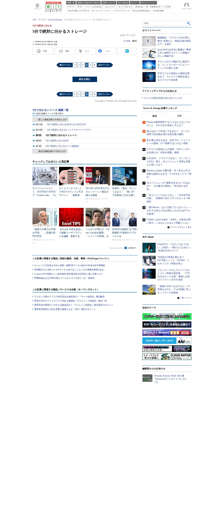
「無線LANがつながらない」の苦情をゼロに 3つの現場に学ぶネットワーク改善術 (174, 289)
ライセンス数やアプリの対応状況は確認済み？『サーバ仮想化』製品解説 (69, 296)
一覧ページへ (186, 298)
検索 (188, 23)
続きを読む (85, 79)
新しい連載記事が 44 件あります (52, 119)
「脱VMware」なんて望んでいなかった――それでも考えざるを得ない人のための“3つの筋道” (169, 210)
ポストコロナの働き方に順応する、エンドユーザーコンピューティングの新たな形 (173, 64)
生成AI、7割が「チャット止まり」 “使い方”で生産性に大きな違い (124, 191)
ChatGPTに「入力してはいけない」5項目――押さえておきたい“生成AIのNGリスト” (174, 247)
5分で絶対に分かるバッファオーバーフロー (69, 130)
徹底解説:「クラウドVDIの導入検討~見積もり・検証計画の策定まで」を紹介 (174, 40)
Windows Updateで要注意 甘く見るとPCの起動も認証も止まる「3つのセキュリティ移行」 (169, 173)
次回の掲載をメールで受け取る (49, 113)
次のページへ (104, 65)
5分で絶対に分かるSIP (57, 140)
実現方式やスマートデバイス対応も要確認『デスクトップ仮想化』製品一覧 (70, 301)
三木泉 (127, 41)
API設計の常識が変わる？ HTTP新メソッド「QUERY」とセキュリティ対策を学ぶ (173, 260)
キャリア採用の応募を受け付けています (163, 98)
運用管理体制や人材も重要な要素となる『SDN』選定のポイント (65, 309)
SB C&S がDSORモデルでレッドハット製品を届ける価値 (98, 191)
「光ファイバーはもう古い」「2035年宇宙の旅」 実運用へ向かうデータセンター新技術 (168, 198)
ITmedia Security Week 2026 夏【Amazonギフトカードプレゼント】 (170, 379)
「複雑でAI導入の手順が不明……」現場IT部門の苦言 (44, 232)
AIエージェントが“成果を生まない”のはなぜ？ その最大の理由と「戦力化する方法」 (168, 186)
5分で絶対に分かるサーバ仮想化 (62, 146)
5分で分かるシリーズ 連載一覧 (50, 110)
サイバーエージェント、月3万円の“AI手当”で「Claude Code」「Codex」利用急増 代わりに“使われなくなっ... (44, 195)
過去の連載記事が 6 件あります (52, 151)
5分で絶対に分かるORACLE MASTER (66, 124)
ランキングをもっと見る (181, 227)
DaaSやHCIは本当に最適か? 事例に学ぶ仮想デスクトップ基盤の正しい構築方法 (174, 52)
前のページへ (65, 65)
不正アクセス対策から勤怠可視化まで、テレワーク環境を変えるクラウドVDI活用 (173, 76)
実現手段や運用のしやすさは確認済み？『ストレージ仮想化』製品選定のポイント (73, 305)
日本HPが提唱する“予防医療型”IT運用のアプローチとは (124, 232)
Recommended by (117, 248)
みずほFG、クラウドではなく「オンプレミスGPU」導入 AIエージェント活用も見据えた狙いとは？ (169, 161)
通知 (67, 51)
